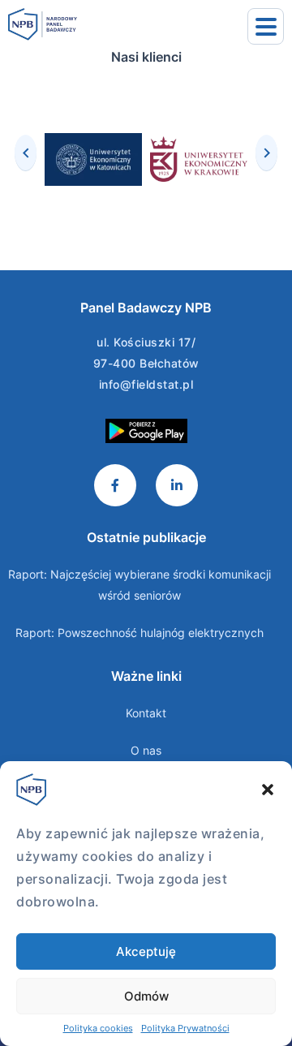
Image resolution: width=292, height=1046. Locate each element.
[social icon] (115, 485)
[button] (268, 789)
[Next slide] (266, 152)
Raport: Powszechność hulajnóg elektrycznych (139, 632)
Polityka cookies (98, 1028)
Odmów (146, 996)
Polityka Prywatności (185, 1028)
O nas (146, 750)
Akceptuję (146, 951)
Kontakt (146, 713)
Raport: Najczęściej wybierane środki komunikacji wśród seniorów (139, 584)
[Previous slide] (25, 152)
